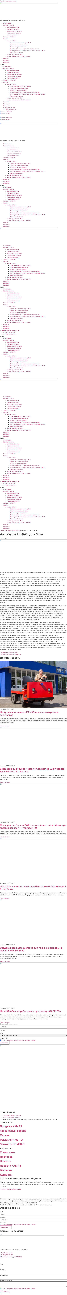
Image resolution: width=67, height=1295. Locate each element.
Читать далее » (5, 726)
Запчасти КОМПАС (9, 37)
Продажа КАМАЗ (11, 1126)
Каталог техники (8, 25)
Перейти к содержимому (8, 1)
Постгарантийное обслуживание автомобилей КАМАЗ (27, 51)
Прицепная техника (13, 35)
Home (2, 530)
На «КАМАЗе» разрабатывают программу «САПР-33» (30, 1011)
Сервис (5, 39)
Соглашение (4, 1038)
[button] (33, 64)
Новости (6, 58)
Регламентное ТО (11, 1139)
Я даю (18, 1040)
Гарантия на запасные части (19, 45)
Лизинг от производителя (18, 47)
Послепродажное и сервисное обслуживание (24, 49)
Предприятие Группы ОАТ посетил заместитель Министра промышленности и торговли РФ (33, 826)
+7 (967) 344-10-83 (6, 1253)
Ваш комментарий (6, 1280)
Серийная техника (13, 29)
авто (1, 1033)
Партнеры (6, 1156)
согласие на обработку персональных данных (20, 1040)
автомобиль (4, 1275)
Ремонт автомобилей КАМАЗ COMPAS (19, 56)
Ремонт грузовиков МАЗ (14, 54)
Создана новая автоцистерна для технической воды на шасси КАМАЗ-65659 (31, 949)
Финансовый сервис (16, 53)
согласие (3, 1222)
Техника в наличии (13, 27)
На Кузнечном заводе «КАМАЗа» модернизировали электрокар (29, 713)
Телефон (2, 1217)
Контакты (6, 62)
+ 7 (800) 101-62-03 (6, 1255)
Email (1, 1264)
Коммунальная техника (14, 31)
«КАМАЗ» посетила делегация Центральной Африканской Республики (33, 888)
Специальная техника (14, 33)
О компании (7, 23)
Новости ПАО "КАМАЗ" (12, 530)
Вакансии (6, 60)
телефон (2, 1269)
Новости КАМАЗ (10, 1165)
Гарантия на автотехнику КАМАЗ (20, 43)
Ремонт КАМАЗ (11, 41)
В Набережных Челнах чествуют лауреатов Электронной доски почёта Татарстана (32, 770)
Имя (1, 1211)
